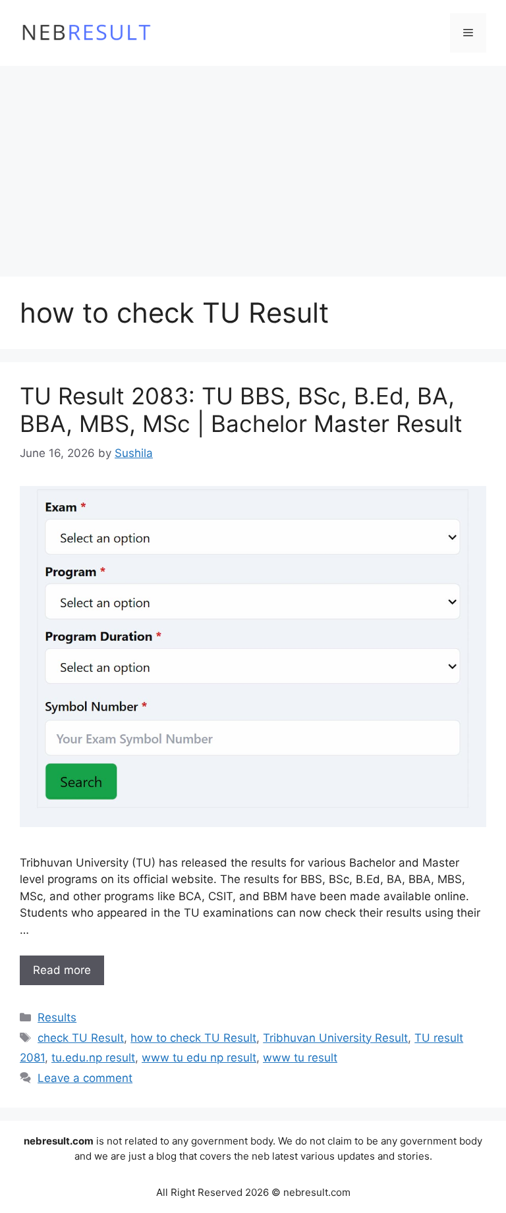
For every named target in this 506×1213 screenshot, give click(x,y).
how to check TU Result (193, 1037)
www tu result (300, 1057)
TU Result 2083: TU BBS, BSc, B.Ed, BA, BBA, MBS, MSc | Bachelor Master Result (241, 409)
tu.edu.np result (93, 1057)
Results (57, 1017)
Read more (62, 970)
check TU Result (81, 1037)
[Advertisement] (253, 164)
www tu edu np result (199, 1057)
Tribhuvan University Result (335, 1037)
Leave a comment (85, 1078)
